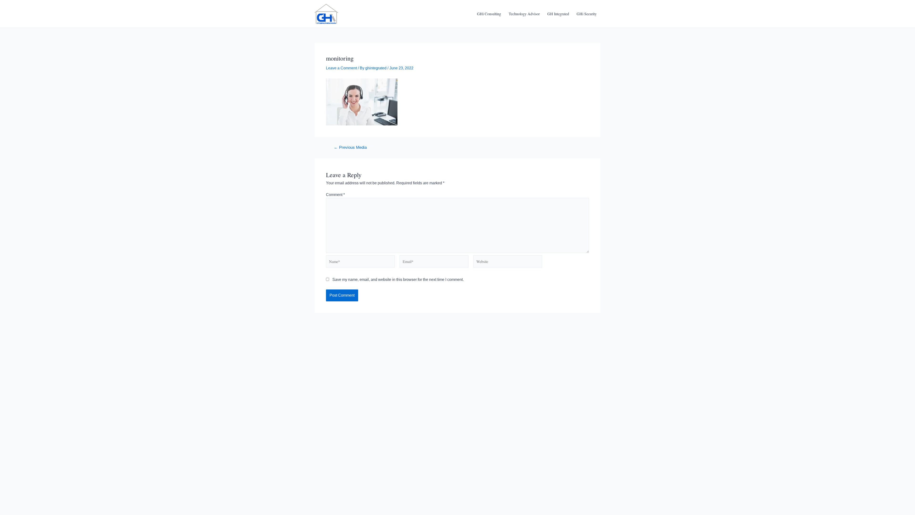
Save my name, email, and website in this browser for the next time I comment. (398, 280)
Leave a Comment (341, 68)
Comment (335, 195)
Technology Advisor (524, 13)
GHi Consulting (489, 13)
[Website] (507, 262)
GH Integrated (558, 13)
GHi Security (587, 13)
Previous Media (350, 147)
